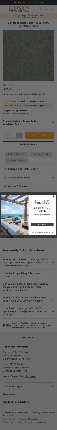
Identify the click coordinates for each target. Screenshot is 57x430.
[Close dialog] (53, 197)
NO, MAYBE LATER (42, 229)
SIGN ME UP (42, 225)
